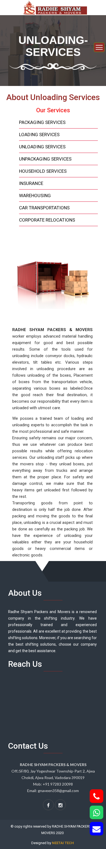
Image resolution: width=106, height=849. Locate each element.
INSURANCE (31, 183)
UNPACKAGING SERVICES (45, 159)
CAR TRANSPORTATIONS (44, 207)
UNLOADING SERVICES (42, 146)
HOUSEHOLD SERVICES (43, 171)
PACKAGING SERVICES (42, 122)
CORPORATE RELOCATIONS (47, 220)
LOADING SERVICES (39, 134)
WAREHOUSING (35, 195)
